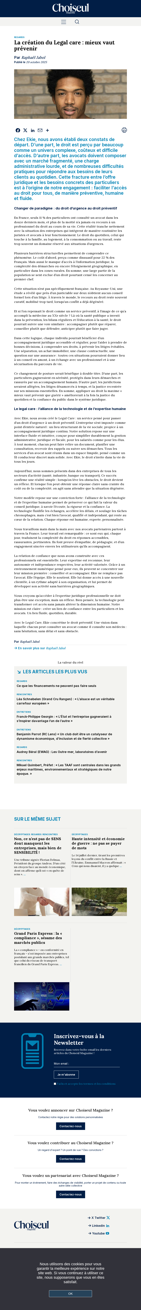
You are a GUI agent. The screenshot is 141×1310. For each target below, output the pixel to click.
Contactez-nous (70, 1126)
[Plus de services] (47, 130)
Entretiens (24, 712)
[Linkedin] (32, 130)
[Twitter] (25, 130)
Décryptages (22, 834)
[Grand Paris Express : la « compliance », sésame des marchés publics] (41, 996)
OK (70, 1293)
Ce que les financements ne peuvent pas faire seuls (56, 686)
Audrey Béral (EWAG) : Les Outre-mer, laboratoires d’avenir (62, 752)
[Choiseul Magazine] (42, 1226)
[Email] (40, 130)
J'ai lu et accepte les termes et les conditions (86, 1083)
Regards (19, 37)
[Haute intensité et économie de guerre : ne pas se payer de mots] (99, 902)
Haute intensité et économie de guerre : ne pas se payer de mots (98, 843)
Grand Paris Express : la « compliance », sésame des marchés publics (38, 938)
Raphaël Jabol (33, 57)
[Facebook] (17, 130)
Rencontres (24, 694)
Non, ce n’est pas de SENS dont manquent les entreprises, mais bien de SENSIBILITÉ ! (37, 845)
